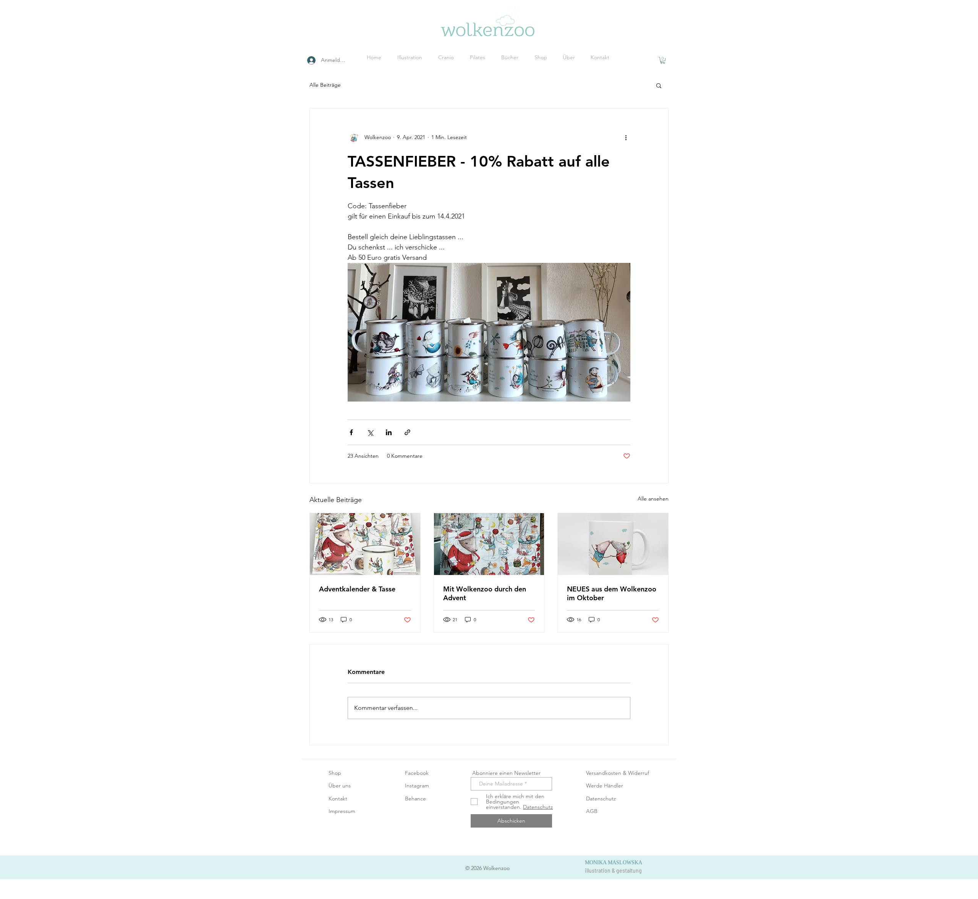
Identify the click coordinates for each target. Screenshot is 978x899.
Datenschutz (601, 798)
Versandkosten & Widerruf (617, 772)
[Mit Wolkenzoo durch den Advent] (489, 544)
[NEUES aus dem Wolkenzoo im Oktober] (613, 544)
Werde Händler (604, 785)
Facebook (417, 772)
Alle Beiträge (325, 84)
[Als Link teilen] (407, 432)
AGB (591, 811)
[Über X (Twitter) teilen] (370, 432)
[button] (663, 60)
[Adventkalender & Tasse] (365, 544)
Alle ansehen (653, 498)
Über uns (340, 785)
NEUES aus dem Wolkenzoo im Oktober (611, 593)
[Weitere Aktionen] (625, 137)
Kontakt (338, 798)
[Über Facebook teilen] (351, 432)
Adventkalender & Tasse (357, 589)
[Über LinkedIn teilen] (388, 432)
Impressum (342, 811)
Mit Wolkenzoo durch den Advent (484, 593)
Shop (335, 772)
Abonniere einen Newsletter (506, 772)
